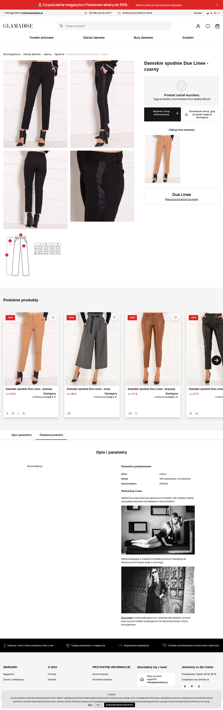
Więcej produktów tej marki (181, 199)
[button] (217, 5)
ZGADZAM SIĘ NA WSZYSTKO (119, 704)
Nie (98, 704)
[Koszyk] (217, 26)
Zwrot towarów (100, 674)
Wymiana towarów (102, 679)
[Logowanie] (198, 26)
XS (69, 413)
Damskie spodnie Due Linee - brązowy (151, 389)
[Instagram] (199, 686)
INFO (90, 704)
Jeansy (48, 54)
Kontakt (198, 13)
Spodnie (59, 54)
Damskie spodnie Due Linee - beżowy (29, 389)
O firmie (52, 674)
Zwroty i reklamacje (13, 679)
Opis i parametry (21, 435)
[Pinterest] (192, 686)
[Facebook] (185, 686)
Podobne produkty (51, 435)
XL (24, 413)
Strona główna (11, 54)
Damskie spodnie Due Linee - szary (88, 389)
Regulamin (8, 674)
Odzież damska (31, 54)
